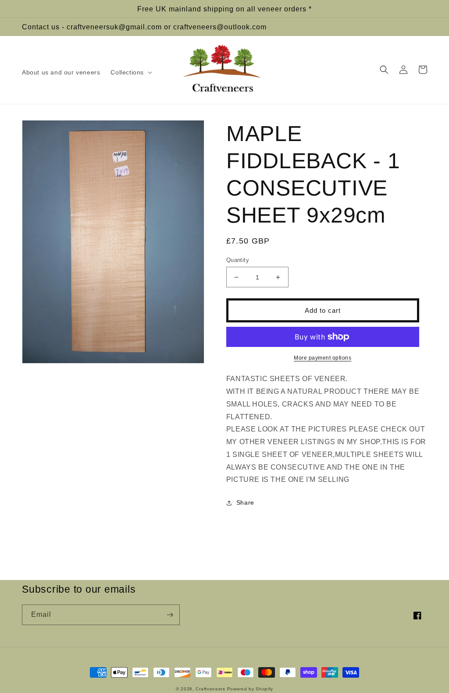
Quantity (237, 260)
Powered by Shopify (250, 688)
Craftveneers (210, 688)
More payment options (322, 358)
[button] (130, 72)
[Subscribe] (169, 615)
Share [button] (245, 502)
